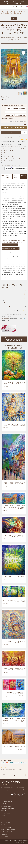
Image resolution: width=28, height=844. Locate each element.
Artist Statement (5, 825)
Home (25, 37)
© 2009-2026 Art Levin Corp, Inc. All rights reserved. (16, 840)
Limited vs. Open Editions (7, 832)
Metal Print (10, 115)
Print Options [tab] (15, 176)
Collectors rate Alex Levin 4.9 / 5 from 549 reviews (12, 769)
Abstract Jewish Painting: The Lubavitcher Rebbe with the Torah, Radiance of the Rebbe (15, 424)
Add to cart (10, 132)
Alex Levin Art (8, 162)
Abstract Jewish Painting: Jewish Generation (16, 642)
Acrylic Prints (4, 836)
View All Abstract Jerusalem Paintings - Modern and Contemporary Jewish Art (14, 339)
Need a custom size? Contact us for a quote (11, 165)
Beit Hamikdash (8, 156)
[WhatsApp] (15, 794)
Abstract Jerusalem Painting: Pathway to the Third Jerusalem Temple (14, 720)
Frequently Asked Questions (8, 829)
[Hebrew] (25, 6)
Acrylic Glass (20, 115)
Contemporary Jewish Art (12, 158)
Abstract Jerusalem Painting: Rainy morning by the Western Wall (15, 484)
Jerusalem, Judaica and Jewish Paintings (11, 37)
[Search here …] (21, 6)
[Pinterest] (18, 794)
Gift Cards (3, 815)
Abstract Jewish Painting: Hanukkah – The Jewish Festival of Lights (14, 384)
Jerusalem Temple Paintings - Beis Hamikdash (12, 150)
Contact (17, 842)
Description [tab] (23, 175)
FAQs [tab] (2, 175)
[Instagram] (22, 794)
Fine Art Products (5, 813)
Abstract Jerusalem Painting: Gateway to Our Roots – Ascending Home (15, 670)
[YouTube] (12, 794)
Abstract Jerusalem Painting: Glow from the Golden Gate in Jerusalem (15, 507)
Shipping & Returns (6, 827)
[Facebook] (25, 794)
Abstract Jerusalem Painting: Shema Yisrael (15, 577)
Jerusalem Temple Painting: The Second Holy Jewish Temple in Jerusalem (14, 748)
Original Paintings (5, 811)
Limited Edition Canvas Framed (15, 111)
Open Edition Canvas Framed (16, 108)
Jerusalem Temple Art (7, 806)
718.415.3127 (24, 842)
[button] (14, 18)
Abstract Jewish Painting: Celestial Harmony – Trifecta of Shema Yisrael (14, 600)
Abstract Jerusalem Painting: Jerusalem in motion (15, 536)
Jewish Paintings (5, 804)
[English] (27, 6)
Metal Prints (4, 834)
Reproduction (4, 154)
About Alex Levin (5, 822)
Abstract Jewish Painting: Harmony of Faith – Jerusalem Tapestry (15, 694)
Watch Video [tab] (7, 176)
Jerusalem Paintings (14, 39)
